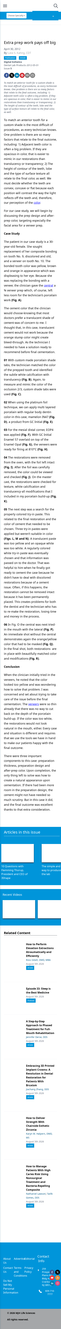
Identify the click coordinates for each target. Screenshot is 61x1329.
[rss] (57, 1277)
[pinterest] (22, 75)
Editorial (29, 1258)
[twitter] (11, 75)
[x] (57, 1272)
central (48, 285)
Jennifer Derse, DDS (36, 1037)
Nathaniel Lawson (36, 1193)
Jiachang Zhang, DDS (37, 1089)
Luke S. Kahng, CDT (19, 53)
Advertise (19, 1258)
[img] (30, 6)
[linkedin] (17, 75)
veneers (33, 704)
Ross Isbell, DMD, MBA (38, 959)
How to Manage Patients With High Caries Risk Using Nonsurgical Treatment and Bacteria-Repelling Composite (38, 1178)
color (37, 203)
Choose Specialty (15, 15)
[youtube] (52, 1277)
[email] (27, 75)
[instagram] (57, 1283)
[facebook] (6, 75)
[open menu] (5, 5)
